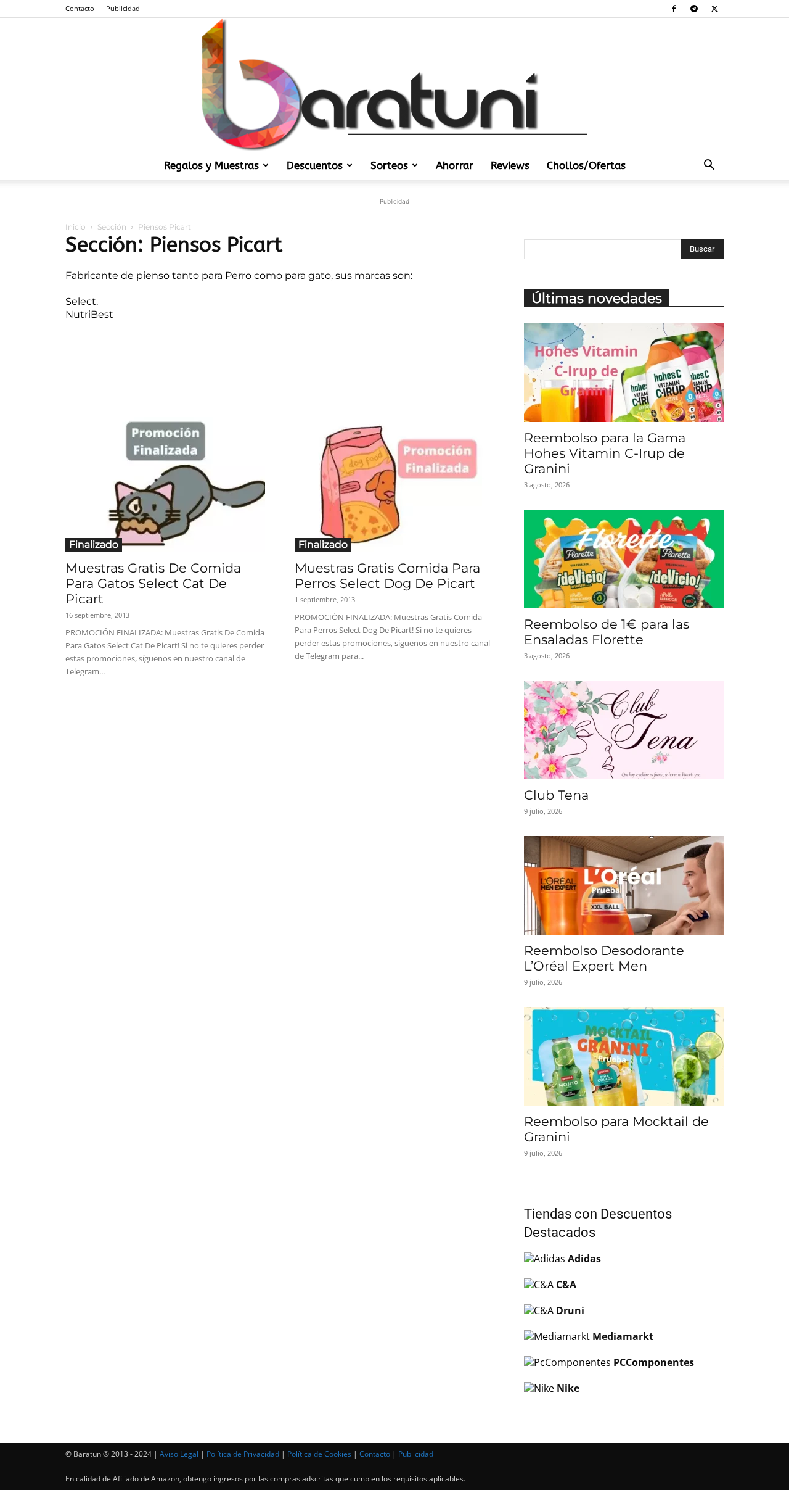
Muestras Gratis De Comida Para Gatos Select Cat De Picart (153, 583)
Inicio (75, 226)
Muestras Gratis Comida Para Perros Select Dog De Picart (387, 575)
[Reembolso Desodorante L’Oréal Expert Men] (624, 885)
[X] (714, 8)
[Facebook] (673, 8)
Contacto (79, 8)
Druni (570, 1310)
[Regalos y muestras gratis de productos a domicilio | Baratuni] (394, 84)
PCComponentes (653, 1362)
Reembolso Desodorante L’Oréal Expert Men (604, 958)
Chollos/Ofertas (586, 165)
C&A (566, 1284)
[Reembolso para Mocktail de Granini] (624, 1056)
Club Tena (556, 795)
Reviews (510, 165)
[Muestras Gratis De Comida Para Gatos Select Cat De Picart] (165, 479)
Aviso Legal (179, 1454)
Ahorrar (454, 165)
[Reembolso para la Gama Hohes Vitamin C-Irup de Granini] (624, 372)
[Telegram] (694, 8)
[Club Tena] (624, 730)
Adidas (584, 1258)
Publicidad (123, 8)
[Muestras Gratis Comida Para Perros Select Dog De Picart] (394, 479)
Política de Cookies (319, 1454)
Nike (568, 1388)
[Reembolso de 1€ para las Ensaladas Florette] (624, 559)
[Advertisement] (279, 361)
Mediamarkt (622, 1336)
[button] (709, 166)
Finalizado (93, 544)
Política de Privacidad (242, 1454)
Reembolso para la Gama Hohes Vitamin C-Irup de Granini (604, 453)
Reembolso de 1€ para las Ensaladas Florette (606, 631)
